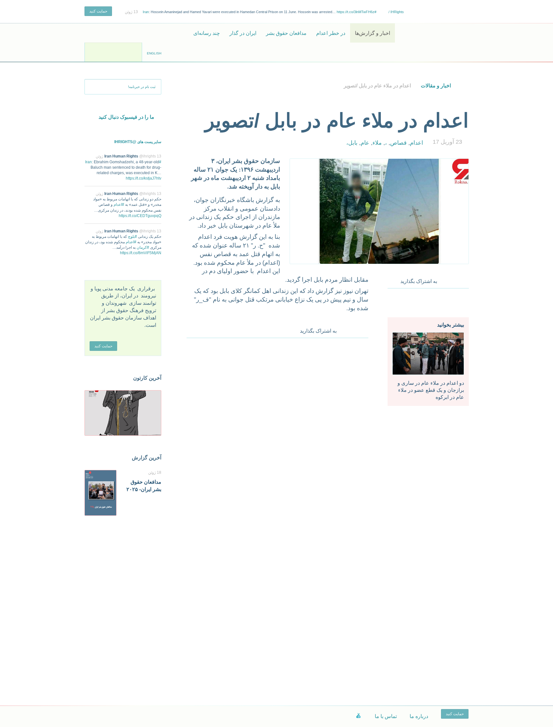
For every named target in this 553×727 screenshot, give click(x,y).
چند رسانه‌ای (206, 33)
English (154, 53)
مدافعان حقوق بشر (286, 33)
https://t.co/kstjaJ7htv (143, 178)
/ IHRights (396, 12)
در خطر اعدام (330, 33)
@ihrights (147, 156)
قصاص (398, 143)
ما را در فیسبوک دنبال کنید (126, 117)
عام (365, 143)
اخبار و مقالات (436, 85)
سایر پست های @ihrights (137, 142)
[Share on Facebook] (446, 279)
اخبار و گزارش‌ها (372, 33)
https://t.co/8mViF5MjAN (140, 253)
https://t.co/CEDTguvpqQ (140, 216)
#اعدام (119, 204)
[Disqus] (277, 428)
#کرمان (143, 247)
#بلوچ (132, 236)
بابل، (351, 143)
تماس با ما (386, 716)
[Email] (464, 279)
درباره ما (419, 716)
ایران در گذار (242, 33)
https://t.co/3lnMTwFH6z (355, 12)
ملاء (377, 143)
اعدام (416, 143)
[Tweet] (455, 279)
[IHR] (438, 33)
